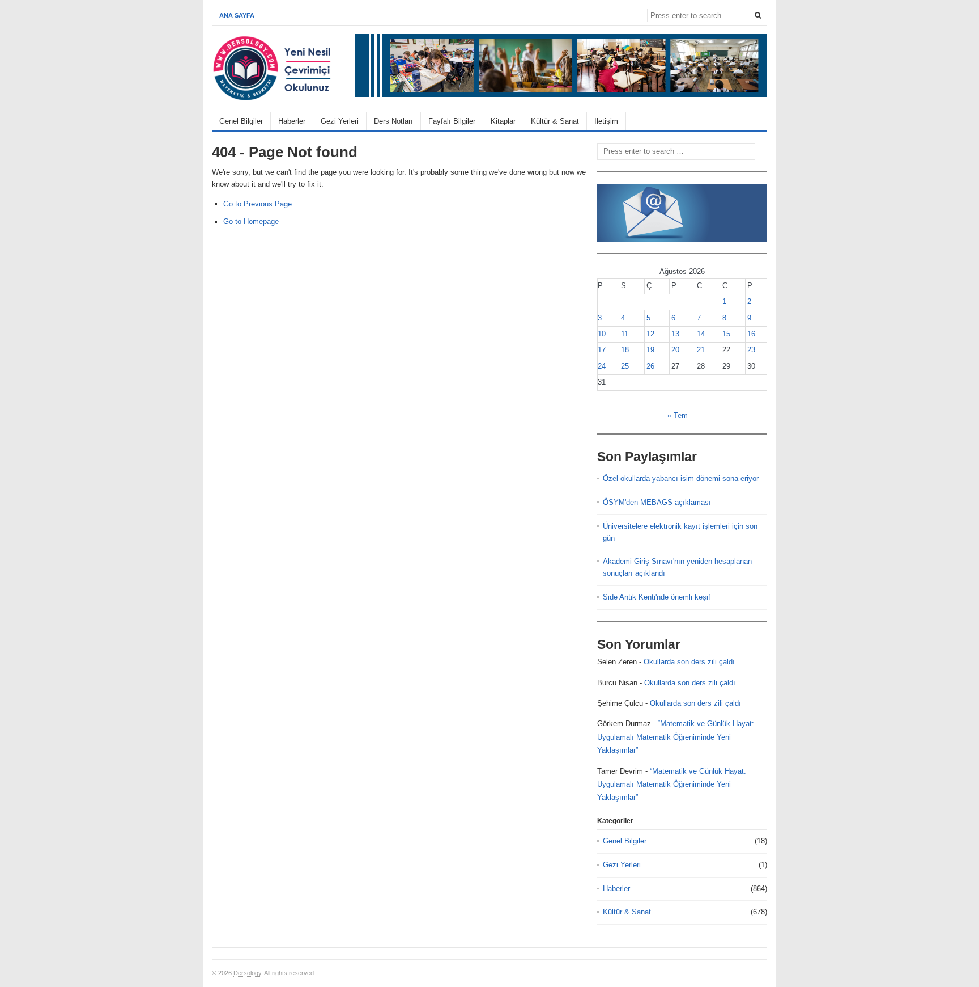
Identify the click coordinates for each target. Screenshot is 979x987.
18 (625, 349)
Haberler (291, 121)
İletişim (606, 121)
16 (751, 334)
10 (602, 334)
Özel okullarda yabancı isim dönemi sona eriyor (681, 478)
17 (602, 349)
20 (675, 349)
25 (625, 366)
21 (701, 349)
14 (701, 334)
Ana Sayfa (236, 15)
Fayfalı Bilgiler (451, 121)
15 (726, 334)
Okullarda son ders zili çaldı (689, 661)
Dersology (247, 972)
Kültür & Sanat (555, 121)
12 (650, 334)
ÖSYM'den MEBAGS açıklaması (657, 502)
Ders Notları (393, 121)
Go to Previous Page (257, 204)
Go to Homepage (251, 221)
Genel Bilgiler (241, 121)
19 (650, 349)
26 (650, 366)
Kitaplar (503, 121)
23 (751, 349)
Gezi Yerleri (340, 121)
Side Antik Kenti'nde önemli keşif (656, 597)
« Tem (677, 415)
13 (675, 334)
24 (602, 366)
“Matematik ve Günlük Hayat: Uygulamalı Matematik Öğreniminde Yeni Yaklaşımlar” (675, 736)
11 (624, 334)
